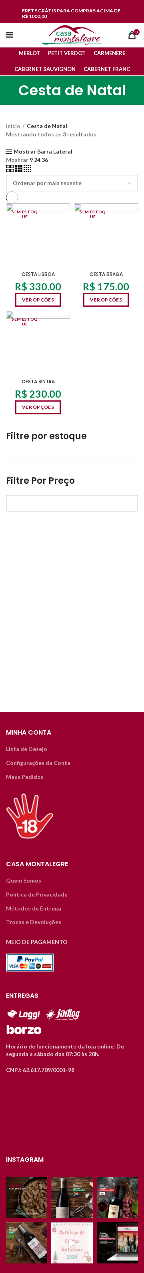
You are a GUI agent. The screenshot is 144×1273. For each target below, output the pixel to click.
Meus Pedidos (25, 776)
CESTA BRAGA (106, 274)
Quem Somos (23, 880)
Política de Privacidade (37, 894)
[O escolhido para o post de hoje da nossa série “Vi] (26, 1242)
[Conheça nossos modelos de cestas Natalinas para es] (71, 1242)
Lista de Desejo (26, 748)
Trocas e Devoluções (33, 921)
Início (13, 125)
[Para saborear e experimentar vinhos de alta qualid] (117, 1242)
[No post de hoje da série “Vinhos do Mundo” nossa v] (71, 1197)
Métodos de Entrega (33, 908)
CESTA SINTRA (38, 381)
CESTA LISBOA (38, 274)
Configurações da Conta (38, 762)
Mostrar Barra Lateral (43, 151)
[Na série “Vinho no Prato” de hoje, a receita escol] (26, 1197)
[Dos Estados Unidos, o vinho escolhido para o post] (117, 1197)
